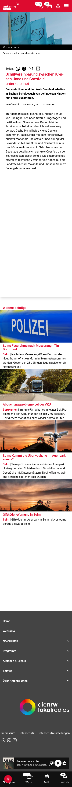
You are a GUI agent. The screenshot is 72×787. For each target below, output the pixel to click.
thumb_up (64, 763)
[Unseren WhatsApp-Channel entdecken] (3, 740)
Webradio (9, 631)
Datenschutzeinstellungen (54, 733)
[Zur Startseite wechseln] (11, 6)
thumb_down (52, 763)
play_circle (58, 763)
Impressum (8, 733)
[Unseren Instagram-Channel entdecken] (15, 740)
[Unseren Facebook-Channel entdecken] (9, 740)
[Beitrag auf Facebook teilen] (24, 69)
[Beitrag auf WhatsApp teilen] (18, 69)
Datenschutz (26, 733)
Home (6, 621)
